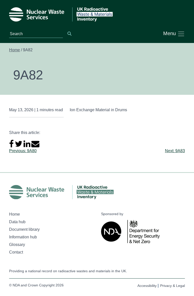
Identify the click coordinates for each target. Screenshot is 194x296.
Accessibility (147, 286)
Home (14, 50)
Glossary (17, 244)
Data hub (17, 222)
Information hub (23, 237)
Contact (16, 252)
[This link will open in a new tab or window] (112, 231)
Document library (24, 229)
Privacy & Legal (172, 286)
